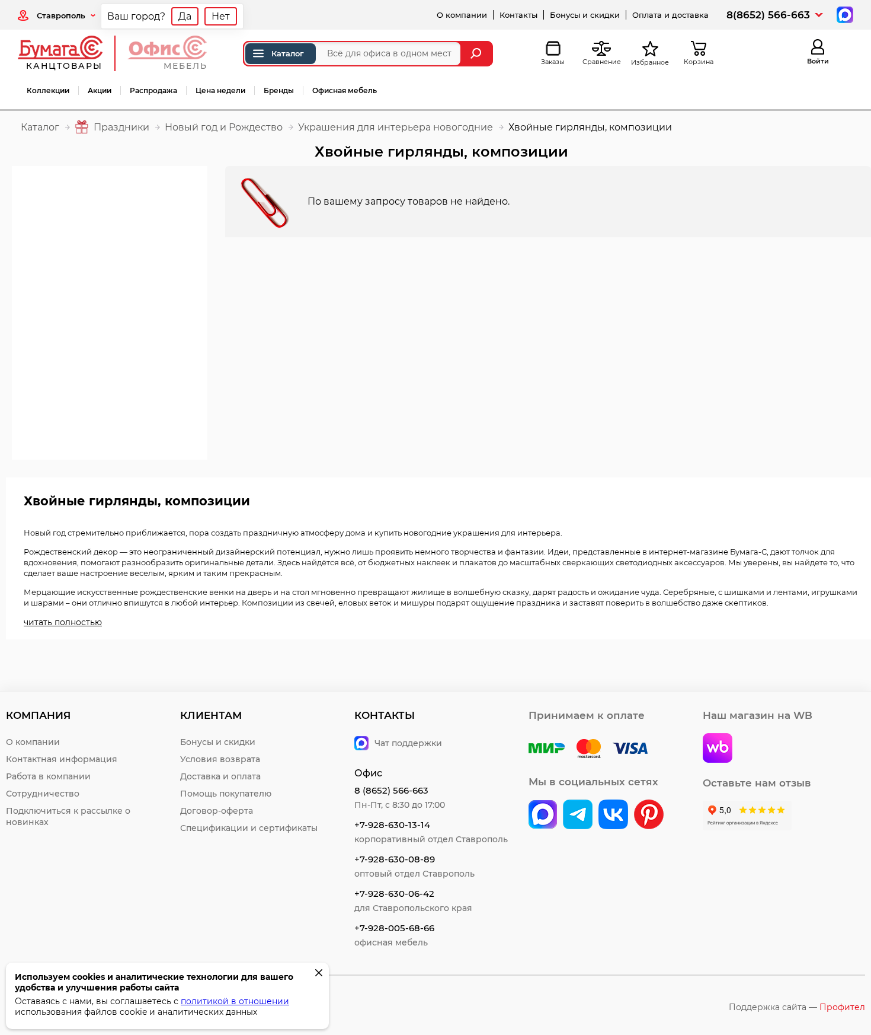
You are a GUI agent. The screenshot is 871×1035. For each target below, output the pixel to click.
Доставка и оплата (220, 776)
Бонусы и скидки (585, 15)
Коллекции (48, 90)
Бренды (279, 90)
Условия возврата (220, 759)
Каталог (287, 53)
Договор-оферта (216, 810)
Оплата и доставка (670, 15)
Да (184, 16)
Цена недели (220, 90)
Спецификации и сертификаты (249, 828)
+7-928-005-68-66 (394, 928)
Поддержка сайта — (797, 1007)
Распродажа (153, 90)
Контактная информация (61, 759)
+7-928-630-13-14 (392, 824)
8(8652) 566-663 (768, 15)
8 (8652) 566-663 (391, 790)
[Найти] (477, 53)
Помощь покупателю (225, 793)
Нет (221, 16)
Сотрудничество (42, 793)
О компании (462, 15)
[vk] (543, 815)
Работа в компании (48, 776)
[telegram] (578, 816)
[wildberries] (717, 749)
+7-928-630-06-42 (394, 893)
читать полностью (63, 622)
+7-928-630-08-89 (394, 859)
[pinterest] (649, 816)
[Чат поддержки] (843, 14)
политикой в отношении (235, 1001)
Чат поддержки (408, 743)
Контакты (518, 15)
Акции (99, 90)
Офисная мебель (344, 90)
